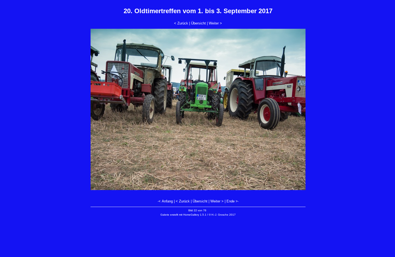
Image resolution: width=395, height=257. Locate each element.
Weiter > (215, 23)
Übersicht (198, 23)
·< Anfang (165, 201)
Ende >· (233, 201)
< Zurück (181, 23)
